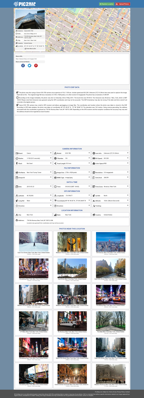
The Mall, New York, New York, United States (110, 332)
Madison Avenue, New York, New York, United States (72, 252)
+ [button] (127, 45)
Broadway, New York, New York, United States (34, 279)
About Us (105, 392)
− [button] (127, 48)
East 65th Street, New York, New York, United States (111, 279)
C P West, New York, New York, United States (33, 332)
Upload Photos (124, 4)
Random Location (108, 4)
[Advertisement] (86, 69)
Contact (127, 392)
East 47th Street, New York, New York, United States (111, 358)
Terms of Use (112, 392)
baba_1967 (113, 51)
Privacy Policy (121, 392)
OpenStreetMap (126, 51)
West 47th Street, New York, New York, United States (72, 358)
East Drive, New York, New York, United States (72, 279)
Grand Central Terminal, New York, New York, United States (73, 384)
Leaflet (101, 51)
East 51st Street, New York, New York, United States (34, 252)
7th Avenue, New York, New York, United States (110, 252)
